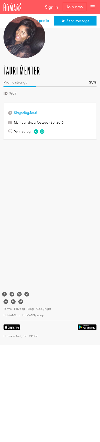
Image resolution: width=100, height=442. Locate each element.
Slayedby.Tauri (25, 112)
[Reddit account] (20, 301)
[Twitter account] (26, 294)
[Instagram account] (19, 294)
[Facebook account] (4, 294)
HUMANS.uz (11, 315)
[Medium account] (12, 294)
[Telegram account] (5, 301)
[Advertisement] (22, 216)
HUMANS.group (33, 315)
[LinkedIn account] (13, 301)
